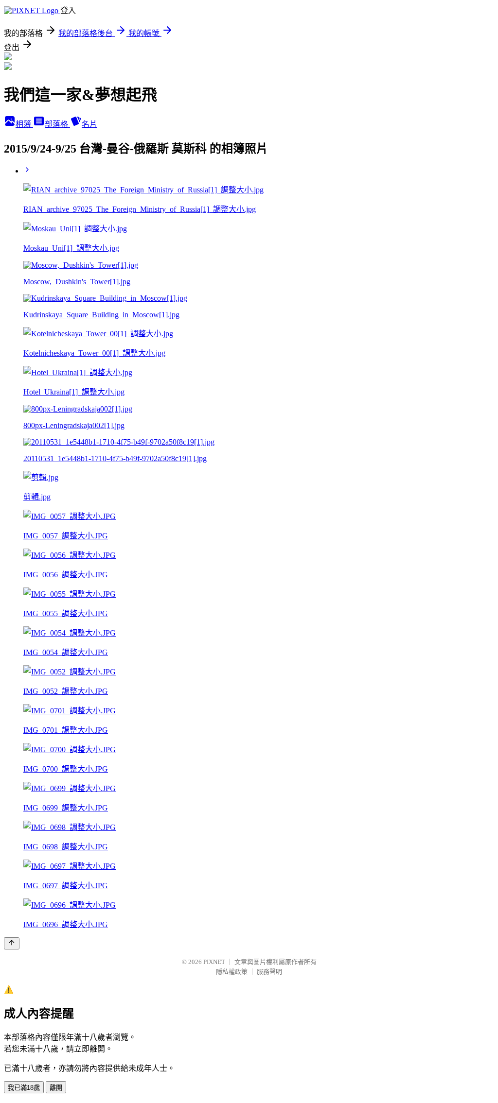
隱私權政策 (232, 971)
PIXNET (214, 961)
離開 (56, 1087)
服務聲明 (269, 971)
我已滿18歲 (24, 1087)
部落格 (57, 124)
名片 (89, 124)
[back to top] (11, 943)
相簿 (24, 124)
